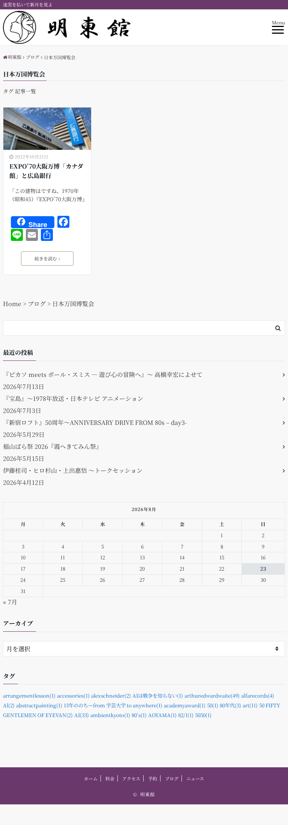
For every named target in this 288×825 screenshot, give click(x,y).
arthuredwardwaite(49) (212, 695)
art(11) (250, 705)
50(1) (212, 705)
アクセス (131, 778)
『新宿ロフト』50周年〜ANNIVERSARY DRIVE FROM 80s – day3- (95, 422)
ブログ (171, 778)
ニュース (195, 778)
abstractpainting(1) (39, 705)
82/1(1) (186, 715)
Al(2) (9, 705)
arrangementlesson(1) (29, 695)
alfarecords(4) (257, 695)
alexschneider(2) (111, 695)
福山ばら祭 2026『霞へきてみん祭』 (52, 446)
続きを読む (45, 258)
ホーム (91, 778)
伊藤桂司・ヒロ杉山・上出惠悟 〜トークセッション (72, 470)
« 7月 (10, 602)
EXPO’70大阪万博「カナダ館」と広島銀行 (46, 171)
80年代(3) (230, 705)
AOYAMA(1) (162, 715)
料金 (109, 778)
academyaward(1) (185, 705)
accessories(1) (73, 695)
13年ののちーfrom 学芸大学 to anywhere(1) (113, 705)
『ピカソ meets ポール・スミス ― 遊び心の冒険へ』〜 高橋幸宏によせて (102, 374)
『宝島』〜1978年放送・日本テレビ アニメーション (73, 398)
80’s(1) (139, 715)
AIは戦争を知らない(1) (157, 695)
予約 (152, 778)
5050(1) (203, 715)
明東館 (147, 794)
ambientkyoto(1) (110, 715)
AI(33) (81, 715)
